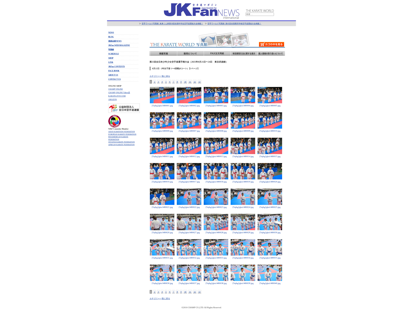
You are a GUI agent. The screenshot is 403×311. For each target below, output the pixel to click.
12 (195, 82)
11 (190, 82)
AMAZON (112, 99)
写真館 (111, 49)
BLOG (111, 37)
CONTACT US (114, 79)
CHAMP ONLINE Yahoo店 (119, 93)
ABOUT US (113, 75)
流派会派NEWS (115, 41)
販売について (190, 53)
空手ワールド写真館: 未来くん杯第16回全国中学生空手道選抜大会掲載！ (172, 23)
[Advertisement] (122, 197)
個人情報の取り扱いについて (270, 53)
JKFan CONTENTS (116, 66)
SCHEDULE (113, 54)
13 (199, 82)
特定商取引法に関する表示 (244, 53)
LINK (110, 62)
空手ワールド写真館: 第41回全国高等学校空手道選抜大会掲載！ (234, 23)
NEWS (111, 32)
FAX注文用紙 (217, 53)
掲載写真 (163, 53)
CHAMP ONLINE (115, 89)
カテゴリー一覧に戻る (160, 76)
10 (185, 82)
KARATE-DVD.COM (117, 96)
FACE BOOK (113, 71)
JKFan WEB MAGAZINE (119, 45)
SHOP (110, 58)
